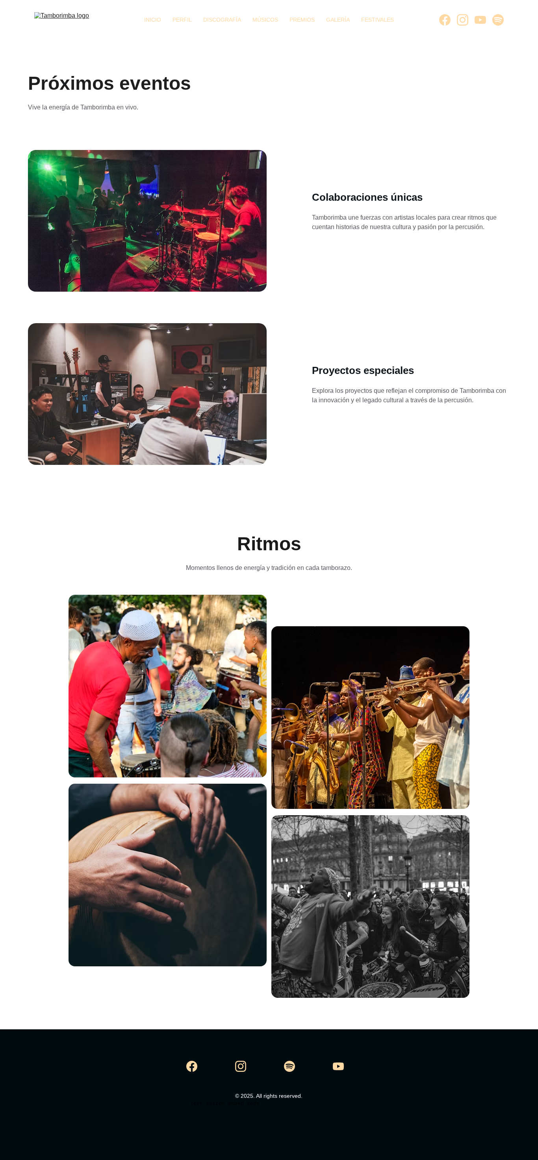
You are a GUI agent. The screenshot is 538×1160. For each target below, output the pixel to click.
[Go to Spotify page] (498, 20)
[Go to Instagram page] (466, 20)
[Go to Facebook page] (448, 20)
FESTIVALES (377, 20)
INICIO (152, 20)
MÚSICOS (265, 20)
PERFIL (182, 20)
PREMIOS (302, 20)
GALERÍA (338, 20)
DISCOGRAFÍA (222, 20)
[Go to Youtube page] (483, 20)
